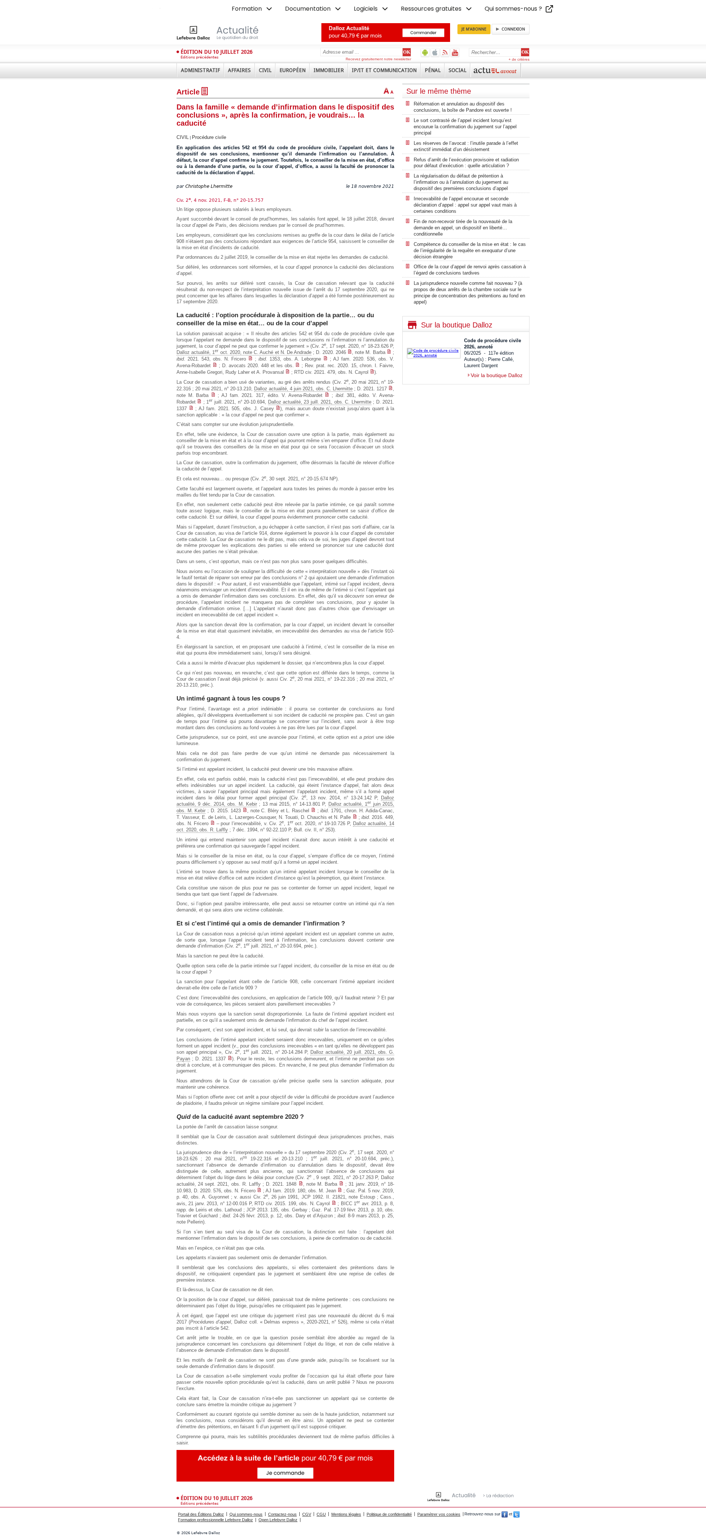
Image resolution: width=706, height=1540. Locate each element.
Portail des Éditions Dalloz (201, 1514)
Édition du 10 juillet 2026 (217, 52)
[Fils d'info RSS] (445, 52)
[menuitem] (253, 9)
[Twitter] (516, 1514)
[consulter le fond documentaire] (349, 352)
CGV (306, 1514)
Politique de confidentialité (389, 1514)
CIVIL (182, 137)
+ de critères (519, 59)
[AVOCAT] (496, 70)
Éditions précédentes (199, 57)
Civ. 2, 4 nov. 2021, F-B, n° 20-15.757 (220, 200)
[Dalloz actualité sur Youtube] (455, 52)
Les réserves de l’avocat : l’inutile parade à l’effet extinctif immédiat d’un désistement (466, 146)
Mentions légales (346, 1514)
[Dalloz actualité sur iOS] (435, 52)
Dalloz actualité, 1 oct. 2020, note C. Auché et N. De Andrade (243, 352)
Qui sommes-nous (246, 1514)
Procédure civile (209, 137)
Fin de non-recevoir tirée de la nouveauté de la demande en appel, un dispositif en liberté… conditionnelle (463, 228)
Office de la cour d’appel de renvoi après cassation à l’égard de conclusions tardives (470, 270)
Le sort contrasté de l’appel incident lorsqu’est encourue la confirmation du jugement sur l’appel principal (465, 127)
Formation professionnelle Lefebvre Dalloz (215, 1520)
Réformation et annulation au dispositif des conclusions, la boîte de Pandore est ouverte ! (463, 107)
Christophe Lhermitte (208, 186)
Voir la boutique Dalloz (497, 375)
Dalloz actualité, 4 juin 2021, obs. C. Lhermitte (303, 388)
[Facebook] (505, 1514)
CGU (321, 1514)
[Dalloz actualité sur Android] (425, 52)
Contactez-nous (282, 1514)
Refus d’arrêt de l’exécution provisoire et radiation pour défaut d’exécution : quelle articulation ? (466, 163)
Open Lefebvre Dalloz (277, 1520)
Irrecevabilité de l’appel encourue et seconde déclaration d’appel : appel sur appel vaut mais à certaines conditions (465, 205)
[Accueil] (225, 32)
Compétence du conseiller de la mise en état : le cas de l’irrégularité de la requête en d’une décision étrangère (470, 250)
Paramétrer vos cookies (438, 1514)
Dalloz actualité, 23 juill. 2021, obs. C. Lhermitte (319, 402)
